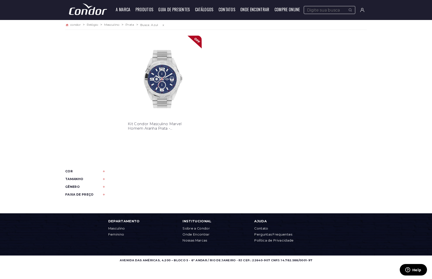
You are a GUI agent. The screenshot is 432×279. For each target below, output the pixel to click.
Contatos (227, 9)
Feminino (116, 234)
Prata (130, 24)
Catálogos (204, 9)
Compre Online (287, 9)
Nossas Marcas (194, 240)
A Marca (123, 9)
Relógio (92, 24)
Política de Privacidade (274, 240)
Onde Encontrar (254, 9)
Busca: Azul (149, 25)
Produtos (145, 9)
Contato (261, 228)
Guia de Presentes (174, 9)
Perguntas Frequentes (273, 234)
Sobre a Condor (196, 228)
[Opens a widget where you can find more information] (413, 270)
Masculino (112, 24)
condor (75, 24)
